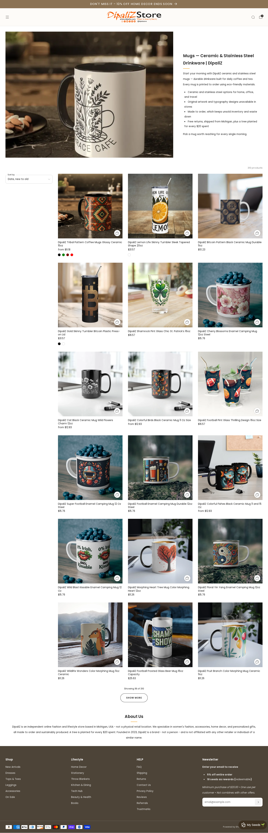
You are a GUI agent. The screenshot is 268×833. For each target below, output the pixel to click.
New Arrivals (12, 767)
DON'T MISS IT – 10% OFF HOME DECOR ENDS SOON (131, 4)
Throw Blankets (80, 779)
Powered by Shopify (233, 827)
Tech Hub (77, 791)
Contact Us (144, 785)
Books (74, 803)
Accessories (12, 791)
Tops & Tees (13, 779)
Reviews (142, 797)
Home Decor (79, 767)
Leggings (10, 785)
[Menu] (7, 17)
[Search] (253, 17)
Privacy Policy (145, 791)
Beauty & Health (81, 797)
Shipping (142, 773)
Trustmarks (143, 809)
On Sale (10, 797)
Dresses (10, 773)
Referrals (142, 803)
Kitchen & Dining (81, 785)
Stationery (77, 773)
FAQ (139, 767)
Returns (141, 779)
